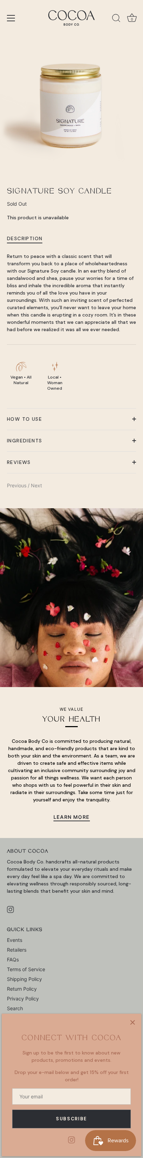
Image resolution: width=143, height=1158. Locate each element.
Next (36, 485)
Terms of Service (26, 969)
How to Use (24, 419)
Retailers (16, 950)
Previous (17, 485)
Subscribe (71, 1119)
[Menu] (11, 18)
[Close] (132, 1022)
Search (15, 1008)
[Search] (116, 19)
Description (24, 238)
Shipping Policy (24, 979)
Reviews (19, 462)
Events (14, 940)
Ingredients (24, 440)
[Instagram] (71, 1139)
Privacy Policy (23, 998)
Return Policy (22, 989)
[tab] (28, 238)
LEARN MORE (71, 817)
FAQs (13, 959)
